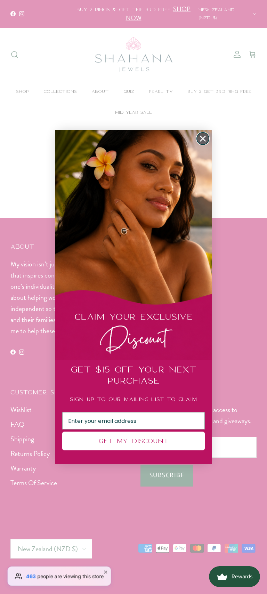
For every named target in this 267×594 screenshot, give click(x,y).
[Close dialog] (203, 139)
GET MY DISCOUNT (133, 441)
